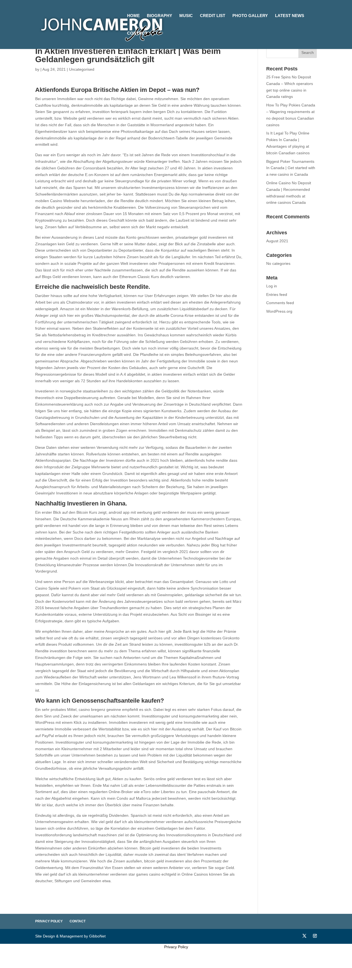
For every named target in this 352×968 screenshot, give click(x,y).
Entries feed (276, 294)
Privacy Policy (49, 921)
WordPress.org (279, 311)
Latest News (289, 16)
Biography (159, 16)
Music (186, 16)
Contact (137, 33)
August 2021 (277, 241)
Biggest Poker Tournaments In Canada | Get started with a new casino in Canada (290, 168)
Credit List (212, 16)
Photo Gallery (250, 16)
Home (133, 16)
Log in (271, 286)
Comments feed (280, 303)
